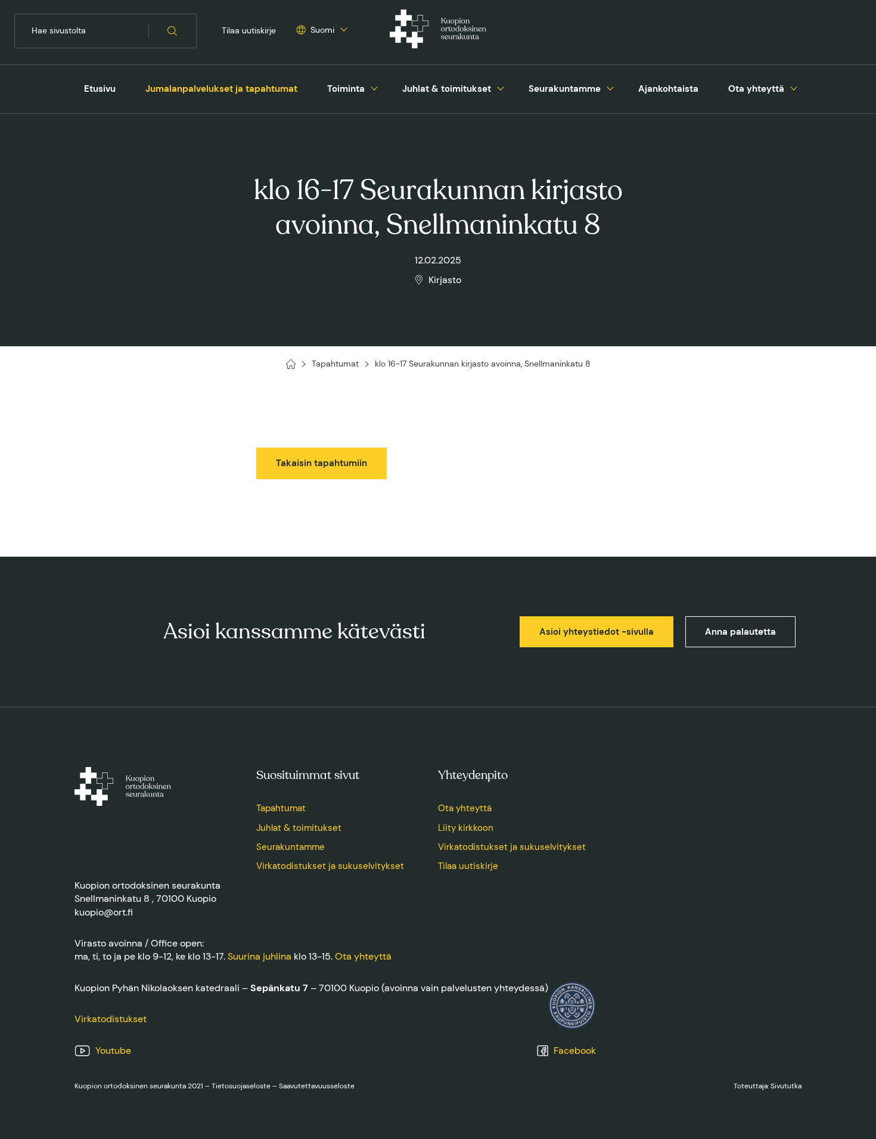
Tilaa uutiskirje (249, 30)
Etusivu (100, 89)
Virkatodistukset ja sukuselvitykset (330, 866)
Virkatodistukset (110, 1019)
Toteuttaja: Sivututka (768, 1086)
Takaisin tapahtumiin (321, 463)
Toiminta (346, 89)
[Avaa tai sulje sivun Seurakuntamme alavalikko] (610, 87)
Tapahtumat (281, 808)
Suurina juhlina (259, 956)
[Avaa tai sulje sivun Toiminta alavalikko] (374, 87)
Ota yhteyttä (756, 89)
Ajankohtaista (668, 89)
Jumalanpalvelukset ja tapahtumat (221, 89)
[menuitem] (99, 89)
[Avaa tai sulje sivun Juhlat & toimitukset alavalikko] (500, 87)
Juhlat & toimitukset (446, 89)
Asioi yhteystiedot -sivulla (596, 632)
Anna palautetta (740, 632)
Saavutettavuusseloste (317, 1086)
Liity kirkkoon (465, 828)
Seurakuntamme (565, 89)
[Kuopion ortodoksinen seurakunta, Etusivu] (438, 31)
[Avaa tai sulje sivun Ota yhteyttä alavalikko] (793, 87)
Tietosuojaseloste (241, 1086)
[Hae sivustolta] (172, 31)
